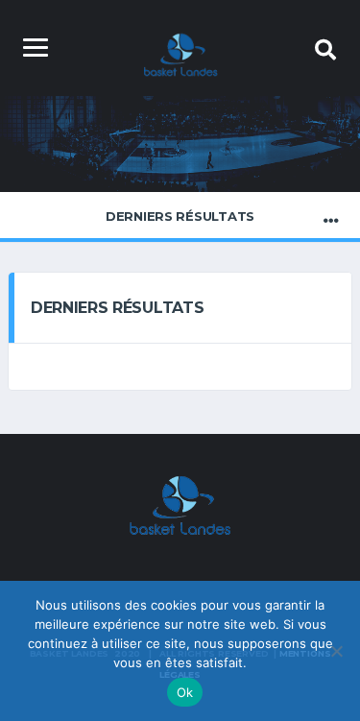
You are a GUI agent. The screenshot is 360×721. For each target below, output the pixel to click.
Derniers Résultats (180, 216)
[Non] (336, 651)
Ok (185, 692)
